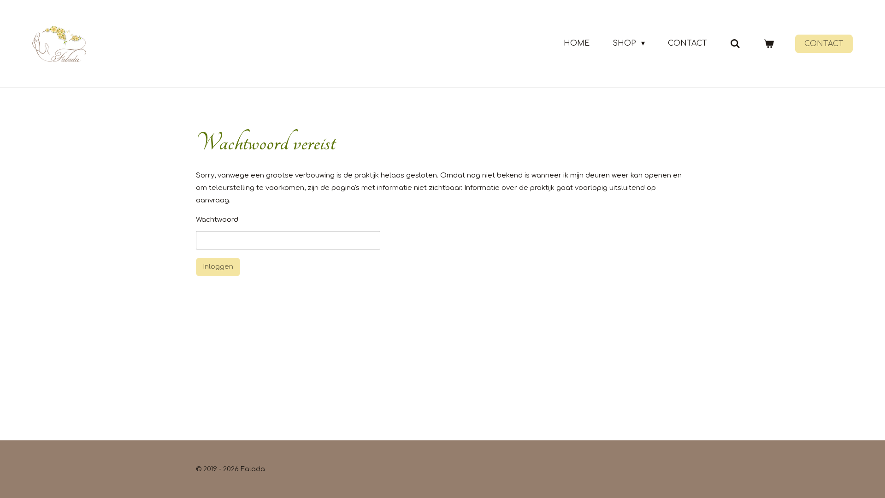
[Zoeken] (735, 43)
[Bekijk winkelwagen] (769, 43)
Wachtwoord (217, 220)
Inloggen (218, 267)
